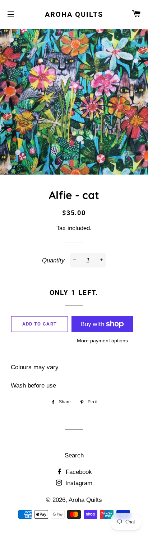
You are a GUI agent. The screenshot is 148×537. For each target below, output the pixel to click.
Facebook (78, 472)
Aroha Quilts (74, 14)
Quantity (53, 260)
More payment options (102, 340)
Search (74, 455)
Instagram (78, 483)
